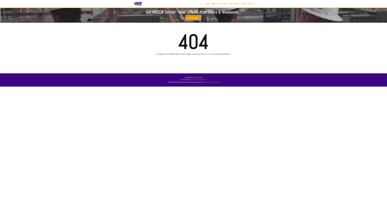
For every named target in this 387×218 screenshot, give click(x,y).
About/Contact (234, 4)
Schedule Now (193, 17)
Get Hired (223, 4)
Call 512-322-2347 (248, 4)
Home (207, 4)
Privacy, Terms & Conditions (212, 82)
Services (214, 4)
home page (208, 54)
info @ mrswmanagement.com (198, 80)
